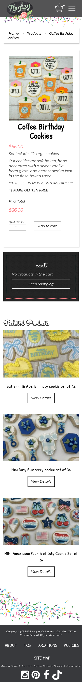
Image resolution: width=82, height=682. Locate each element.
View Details (41, 398)
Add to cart (47, 226)
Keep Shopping (41, 284)
